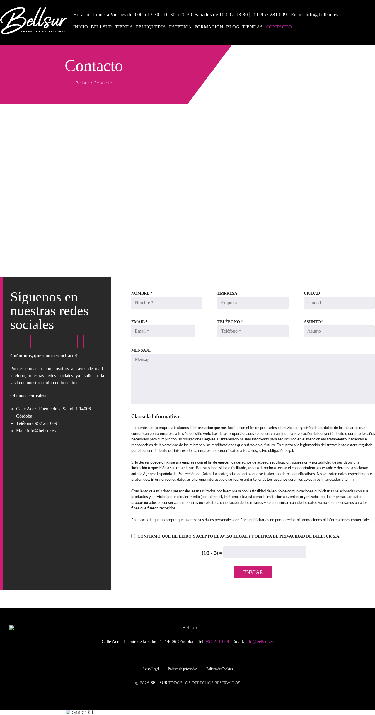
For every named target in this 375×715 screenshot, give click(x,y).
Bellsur (101, 26)
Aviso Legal (150, 669)
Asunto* (313, 322)
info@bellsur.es (322, 14)
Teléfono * (230, 322)
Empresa (227, 294)
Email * (139, 322)
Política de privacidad (182, 669)
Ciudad (312, 294)
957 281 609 (274, 14)
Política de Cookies (219, 669)
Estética (180, 26)
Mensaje (141, 350)
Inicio (80, 26)
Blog (232, 26)
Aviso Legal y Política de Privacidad (262, 536)
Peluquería (151, 26)
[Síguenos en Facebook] (33, 342)
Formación (209, 26)
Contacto (279, 26)
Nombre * (142, 294)
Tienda (124, 26)
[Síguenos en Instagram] (80, 342)
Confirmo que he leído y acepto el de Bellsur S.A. (238, 536)
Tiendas (252, 26)
